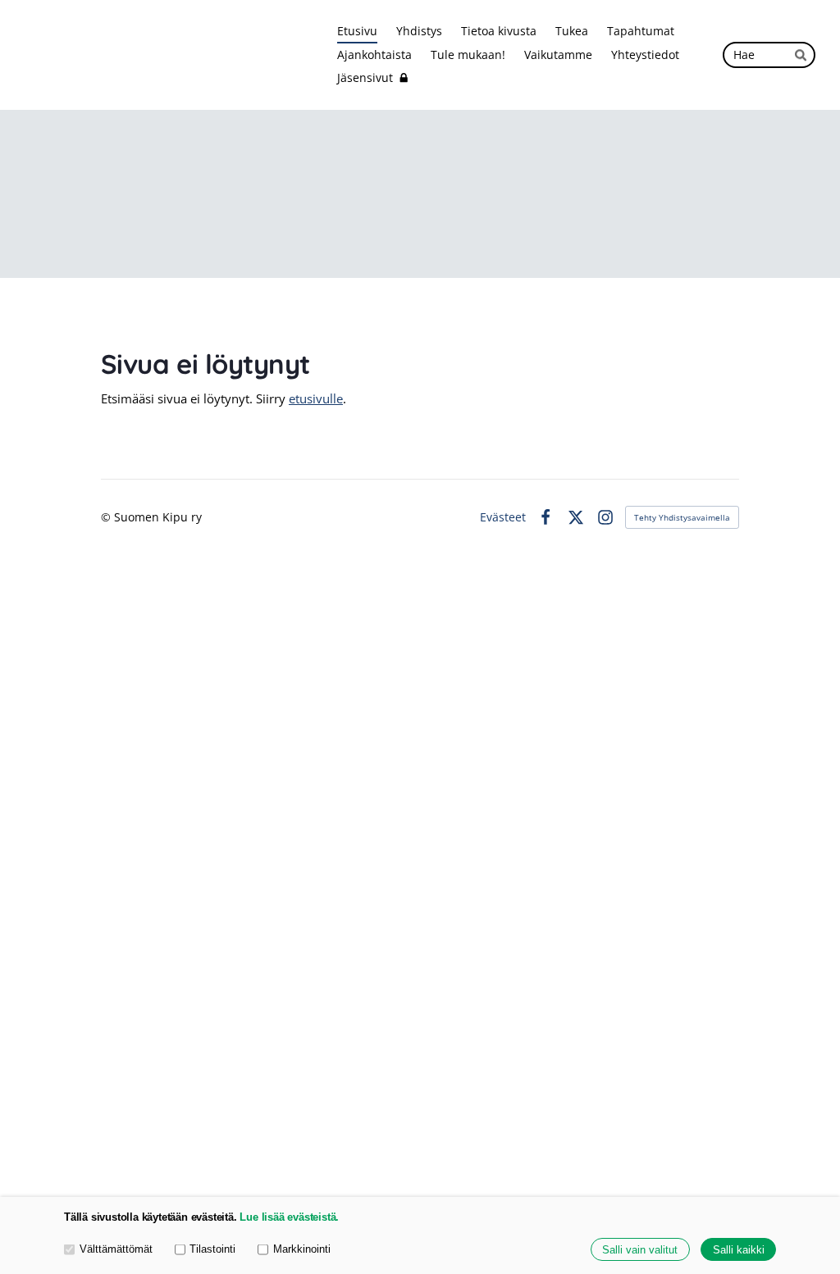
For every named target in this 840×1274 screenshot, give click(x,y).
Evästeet (503, 517)
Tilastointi (212, 1249)
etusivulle (316, 398)
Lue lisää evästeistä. (289, 1217)
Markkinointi (302, 1249)
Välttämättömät (116, 1249)
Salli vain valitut (640, 1250)
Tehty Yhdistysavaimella (682, 517)
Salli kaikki (739, 1250)
